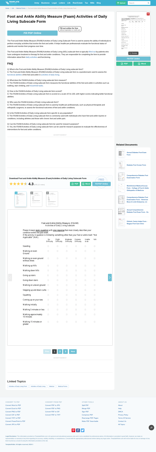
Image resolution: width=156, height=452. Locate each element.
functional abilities (14, 75)
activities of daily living (50, 75)
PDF (76, 184)
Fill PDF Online (32, 33)
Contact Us (122, 421)
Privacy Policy (123, 415)
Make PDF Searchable (90, 421)
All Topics (121, 424)
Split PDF (85, 405)
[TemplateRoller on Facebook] (78, 430)
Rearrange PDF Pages (90, 418)
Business (45, 3)
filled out (92, 52)
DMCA (120, 412)
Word (87, 184)
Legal (54, 3)
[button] (110, 277)
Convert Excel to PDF (13, 408)
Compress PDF (87, 415)
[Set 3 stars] (18, 184)
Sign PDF (85, 412)
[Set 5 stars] (26, 184)
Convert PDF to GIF (52, 412)
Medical (51, 386)
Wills (92, 3)
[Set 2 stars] (15, 184)
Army (36, 3)
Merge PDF (86, 408)
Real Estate (78, 3)
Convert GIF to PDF (12, 415)
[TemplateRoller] (12, 3)
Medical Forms (62, 386)
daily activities (31, 57)
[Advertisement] (60, 152)
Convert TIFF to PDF (13, 418)
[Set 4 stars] (22, 184)
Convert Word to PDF (13, 405)
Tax (86, 3)
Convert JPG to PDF (12, 424)
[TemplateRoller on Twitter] (82, 430)
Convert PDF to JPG (52, 405)
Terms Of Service (124, 418)
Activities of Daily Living (38, 386)
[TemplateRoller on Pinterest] (73, 430)
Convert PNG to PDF (13, 412)
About (120, 405)
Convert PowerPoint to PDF (15, 421)
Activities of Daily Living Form (18, 386)
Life (68, 3)
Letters (62, 3)
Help (120, 408)
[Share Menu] (151, 427)
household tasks (36, 86)
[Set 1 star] (11, 184)
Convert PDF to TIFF (52, 415)
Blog (99, 3)
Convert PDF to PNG (52, 408)
